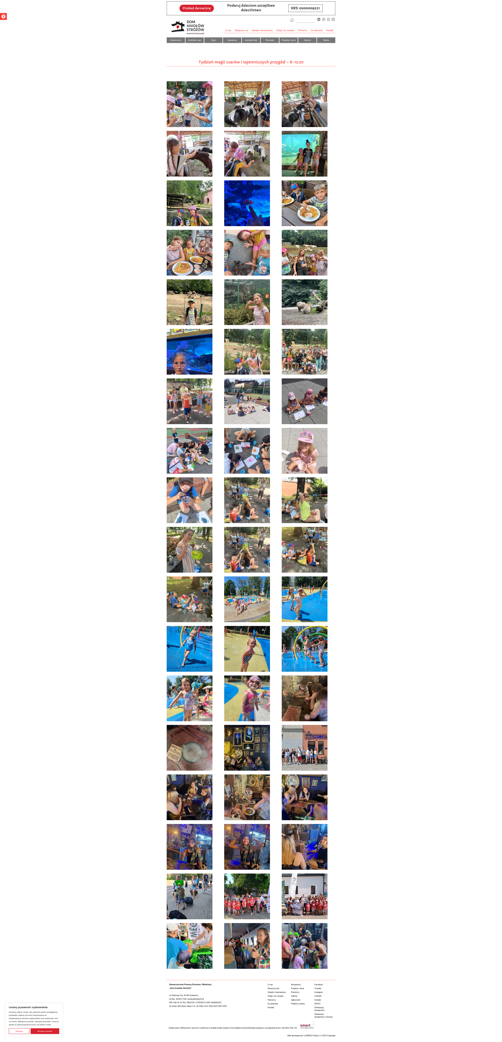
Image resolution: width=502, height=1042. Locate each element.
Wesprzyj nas (241, 30)
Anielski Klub (251, 40)
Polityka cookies (298, 1004)
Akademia (232, 40)
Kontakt (330, 30)
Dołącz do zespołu (285, 30)
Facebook (318, 984)
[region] (34, 1020)
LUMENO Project (311, 1035)
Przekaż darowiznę (197, 8)
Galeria (307, 40)
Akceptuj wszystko (44, 1031)
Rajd (213, 40)
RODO (317, 1004)
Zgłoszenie (295, 1000)
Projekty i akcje (289, 40)
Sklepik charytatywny (262, 30)
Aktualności (175, 40)
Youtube (317, 988)
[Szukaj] (292, 20)
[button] (3, 16)
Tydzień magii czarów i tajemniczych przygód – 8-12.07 (251, 62)
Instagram (318, 992)
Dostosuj (19, 1031)
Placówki (270, 40)
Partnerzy (302, 30)
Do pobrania (317, 30)
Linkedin (317, 996)
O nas (228, 30)
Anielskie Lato (194, 40)
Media (326, 40)
